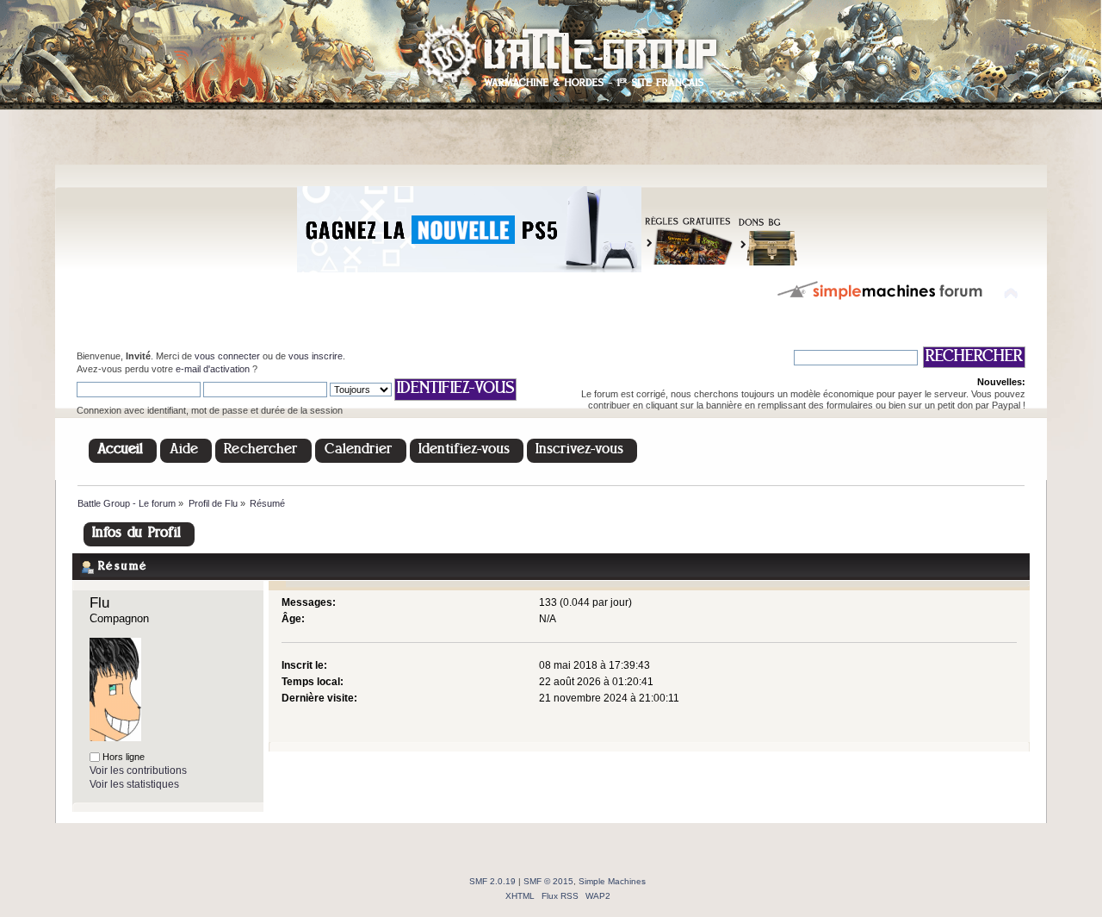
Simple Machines (612, 881)
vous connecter (227, 356)
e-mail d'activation (213, 369)
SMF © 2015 (548, 881)
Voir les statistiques (134, 784)
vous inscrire (315, 356)
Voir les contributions (138, 770)
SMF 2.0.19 (492, 881)
